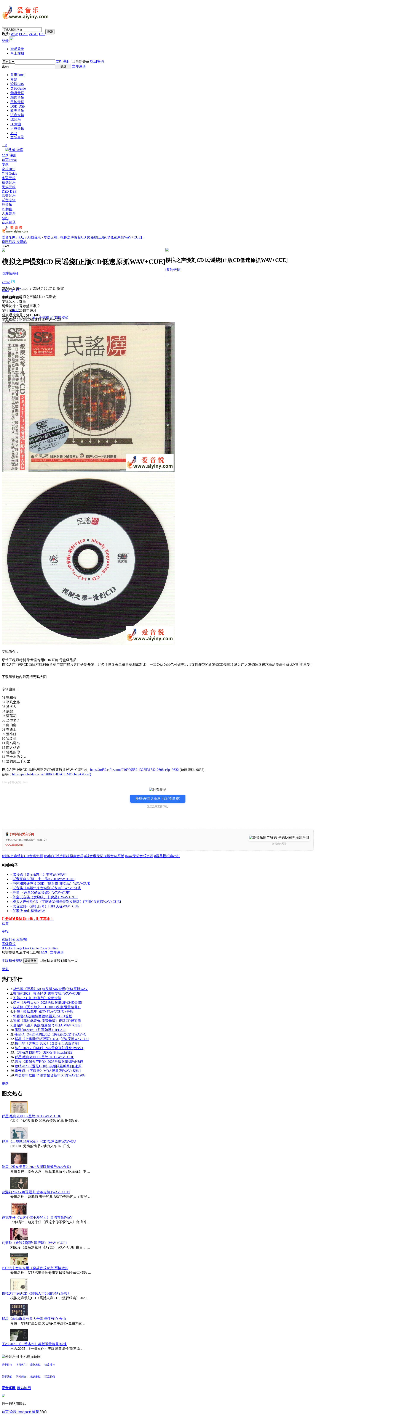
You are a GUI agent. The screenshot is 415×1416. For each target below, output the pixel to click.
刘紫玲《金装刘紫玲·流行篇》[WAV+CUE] (34, 1243)
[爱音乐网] (25, 20)
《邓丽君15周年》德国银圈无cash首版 (44, 1052)
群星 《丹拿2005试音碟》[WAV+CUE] (41, 892)
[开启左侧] (3, 250)
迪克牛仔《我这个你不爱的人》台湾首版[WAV (37, 1217)
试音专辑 (17, 115)
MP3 (13, 133)
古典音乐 (17, 128)
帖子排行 (7, 1364)
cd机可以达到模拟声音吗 (63, 856)
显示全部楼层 (42, 317)
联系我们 (50, 1376)
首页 (17, 75)
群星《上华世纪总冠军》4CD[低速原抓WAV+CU (52, 1039)
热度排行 (50, 1364)
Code (43, 948)
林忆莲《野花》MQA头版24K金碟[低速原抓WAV (50, 989)
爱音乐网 (9, 237)
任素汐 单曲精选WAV (29, 911)
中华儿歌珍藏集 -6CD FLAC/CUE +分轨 (43, 1011)
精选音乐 (17, 97)
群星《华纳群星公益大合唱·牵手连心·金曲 (34, 1319)
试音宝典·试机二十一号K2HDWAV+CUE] (44, 879)
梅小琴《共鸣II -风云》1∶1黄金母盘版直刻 (47, 1043)
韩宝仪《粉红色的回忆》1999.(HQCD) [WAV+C (50, 1034)
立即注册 (63, 61)
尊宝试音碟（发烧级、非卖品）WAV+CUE (45, 897)
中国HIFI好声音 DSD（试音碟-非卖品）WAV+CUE (51, 883)
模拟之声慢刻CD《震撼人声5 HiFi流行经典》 (36, 1293)
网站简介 (21, 1376)
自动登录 (82, 61)
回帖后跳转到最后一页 (60, 960)
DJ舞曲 (15, 124)
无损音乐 (34, 237)
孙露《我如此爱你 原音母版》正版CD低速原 (47, 1021)
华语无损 (17, 93)
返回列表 (9, 242)
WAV (14, 34)
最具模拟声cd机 (167, 856)
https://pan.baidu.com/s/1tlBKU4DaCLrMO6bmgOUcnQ (51, 774)
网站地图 (24, 1388)
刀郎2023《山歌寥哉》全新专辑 (37, 998)
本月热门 (21, 1364)
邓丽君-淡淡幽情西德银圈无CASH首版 (42, 1016)
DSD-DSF (17, 106)
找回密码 (97, 61)
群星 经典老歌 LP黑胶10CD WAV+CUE (44, 1057)
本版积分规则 (12, 960)
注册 (13, 155)
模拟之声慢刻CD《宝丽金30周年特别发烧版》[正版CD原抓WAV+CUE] (67, 902)
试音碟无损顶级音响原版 (104, 856)
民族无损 (17, 102)
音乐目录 (17, 137)
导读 (18, 88)
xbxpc (6, 282)
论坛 (17, 84)
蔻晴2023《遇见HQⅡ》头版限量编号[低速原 (48, 1066)
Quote (34, 948)
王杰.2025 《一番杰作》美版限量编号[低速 (34, 1344)
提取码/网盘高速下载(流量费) (158, 798)
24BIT (33, 34)
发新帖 (21, 242)
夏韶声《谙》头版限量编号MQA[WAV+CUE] (47, 1025)
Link (26, 948)
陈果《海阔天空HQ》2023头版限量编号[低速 (49, 1061)
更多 (5, 969)
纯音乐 (15, 119)
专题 (13, 79)
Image (18, 948)
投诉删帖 (35, 1376)
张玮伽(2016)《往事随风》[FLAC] (40, 1030)
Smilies (53, 948)
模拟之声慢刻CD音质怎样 (22, 856)
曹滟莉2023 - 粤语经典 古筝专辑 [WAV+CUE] (47, 993)
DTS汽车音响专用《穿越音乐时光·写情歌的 (35, 1268)
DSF (42, 34)
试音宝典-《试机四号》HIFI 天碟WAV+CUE (46, 906)
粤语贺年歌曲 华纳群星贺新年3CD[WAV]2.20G (50, 1075)
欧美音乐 (17, 110)
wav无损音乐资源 (139, 856)
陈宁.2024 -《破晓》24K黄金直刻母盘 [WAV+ (49, 1048)
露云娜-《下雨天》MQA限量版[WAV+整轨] (48, 1071)
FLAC (23, 34)
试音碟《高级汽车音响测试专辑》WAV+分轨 (47, 888)
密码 (5, 66)
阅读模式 (61, 317)
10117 (14, 310)
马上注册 (17, 53)
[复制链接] (10, 273)
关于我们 (7, 1376)
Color (9, 948)
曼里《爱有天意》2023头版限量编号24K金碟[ (47, 1002)
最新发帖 (35, 1364)
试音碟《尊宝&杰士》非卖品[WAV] (39, 874)
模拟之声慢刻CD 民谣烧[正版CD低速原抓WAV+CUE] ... (102, 237)
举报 (5, 931)
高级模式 (9, 944)
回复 (5, 923)
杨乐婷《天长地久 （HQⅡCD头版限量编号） (47, 1007)
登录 (5, 41)
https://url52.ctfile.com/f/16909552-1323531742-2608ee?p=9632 (134, 770)
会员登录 (17, 49)
